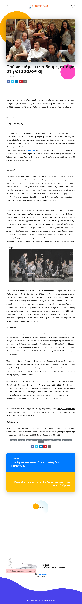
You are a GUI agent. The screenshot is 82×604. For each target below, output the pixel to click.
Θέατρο (38, 440)
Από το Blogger (42, 574)
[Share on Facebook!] (8, 81)
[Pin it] (21, 81)
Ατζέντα (14, 440)
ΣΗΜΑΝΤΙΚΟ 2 (67, 440)
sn (7, 76)
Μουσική (58, 440)
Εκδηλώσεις (30, 440)
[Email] (25, 81)
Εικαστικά (21, 440)
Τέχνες (41, 442)
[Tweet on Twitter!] (12, 81)
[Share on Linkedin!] (16, 81)
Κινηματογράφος (48, 440)
